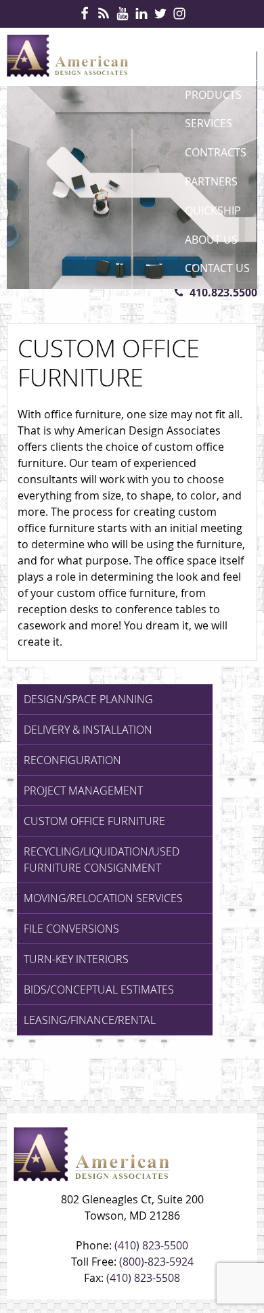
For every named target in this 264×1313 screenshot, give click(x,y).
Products (213, 94)
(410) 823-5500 (151, 1245)
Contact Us (217, 268)
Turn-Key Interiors (76, 959)
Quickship (213, 210)
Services (208, 123)
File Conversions (71, 928)
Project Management (83, 790)
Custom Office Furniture (94, 821)
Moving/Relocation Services (103, 898)
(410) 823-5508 (143, 1277)
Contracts (215, 152)
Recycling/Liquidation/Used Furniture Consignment (101, 859)
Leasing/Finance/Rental (90, 1019)
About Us (211, 239)
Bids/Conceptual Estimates (99, 989)
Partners (211, 181)
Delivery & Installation (88, 729)
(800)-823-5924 (156, 1261)
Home (201, 65)
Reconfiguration (72, 760)
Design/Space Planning (88, 699)
